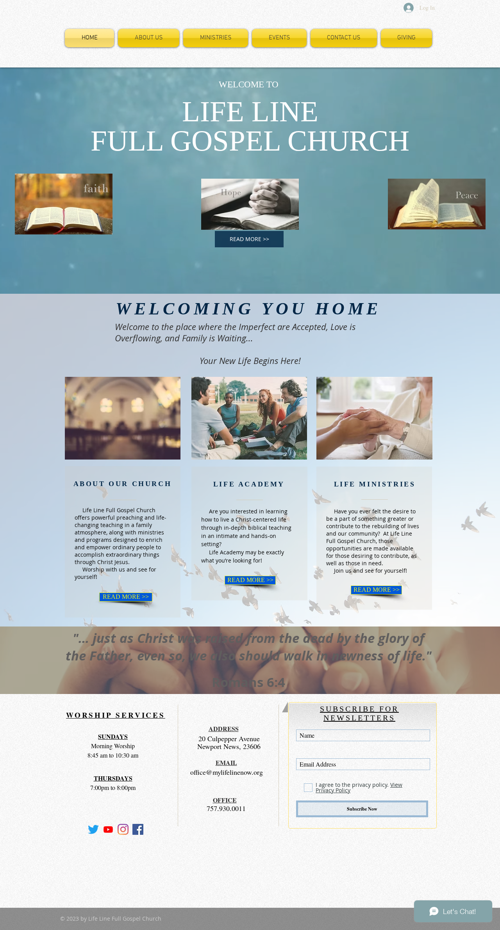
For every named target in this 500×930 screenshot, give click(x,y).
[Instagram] (123, 829)
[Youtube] (108, 829)
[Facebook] (137, 829)
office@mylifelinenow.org (226, 772)
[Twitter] (93, 829)
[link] (415, 20)
